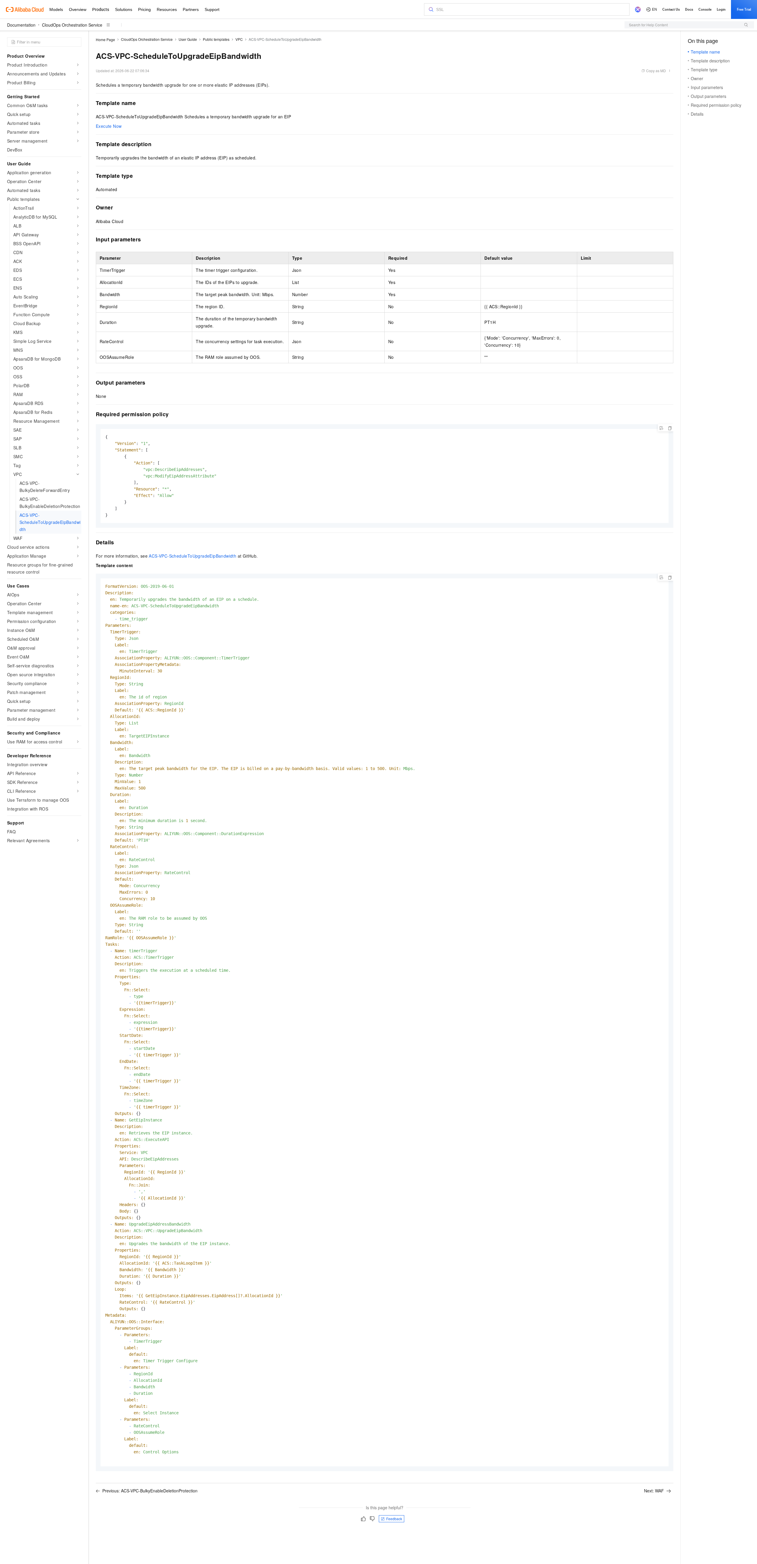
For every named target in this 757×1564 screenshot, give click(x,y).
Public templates (216, 39)
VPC (239, 39)
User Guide (188, 39)
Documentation (21, 25)
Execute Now (109, 126)
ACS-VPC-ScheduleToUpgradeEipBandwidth (192, 556)
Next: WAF (654, 1491)
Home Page (105, 39)
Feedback (394, 1518)
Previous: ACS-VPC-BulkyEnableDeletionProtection (150, 1491)
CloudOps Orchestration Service (72, 25)
